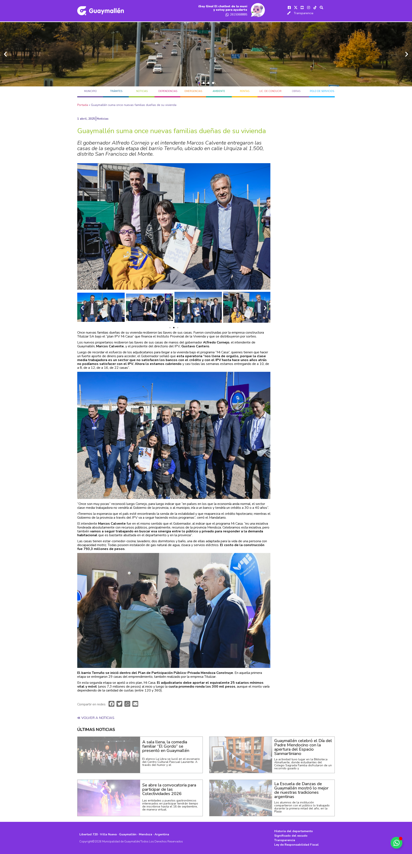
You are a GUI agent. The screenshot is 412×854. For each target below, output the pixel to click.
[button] (199, 83)
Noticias (142, 91)
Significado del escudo (290, 836)
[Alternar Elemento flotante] (396, 843)
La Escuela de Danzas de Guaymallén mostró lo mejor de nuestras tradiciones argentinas (301, 790)
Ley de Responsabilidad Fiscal (296, 845)
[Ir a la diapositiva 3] (177, 327)
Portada (82, 105)
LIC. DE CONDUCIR (270, 91)
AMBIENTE (219, 91)
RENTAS (244, 91)
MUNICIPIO (90, 91)
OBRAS (296, 91)
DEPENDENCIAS (167, 91)
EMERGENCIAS (193, 91)
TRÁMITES (116, 91)
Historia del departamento (293, 831)
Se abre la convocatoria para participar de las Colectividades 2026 (169, 789)
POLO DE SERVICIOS (322, 91)
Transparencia (303, 13)
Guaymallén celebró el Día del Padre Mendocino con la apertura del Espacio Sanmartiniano (303, 747)
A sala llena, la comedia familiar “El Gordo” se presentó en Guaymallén (165, 746)
